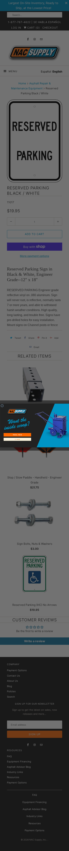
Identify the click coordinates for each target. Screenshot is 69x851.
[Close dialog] (2, 405)
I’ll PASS (17, 439)
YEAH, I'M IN (17, 434)
